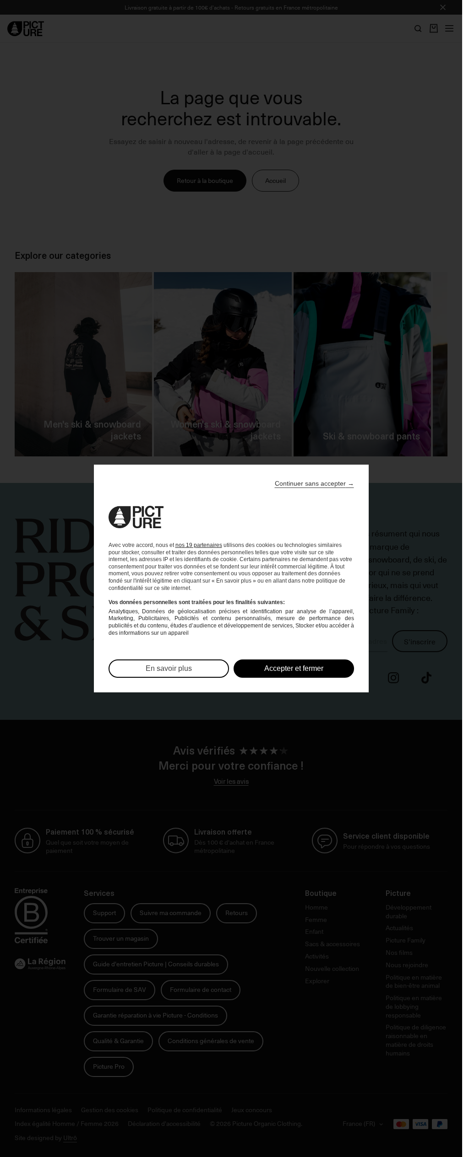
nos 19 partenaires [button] (198, 545)
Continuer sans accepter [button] (314, 483)
